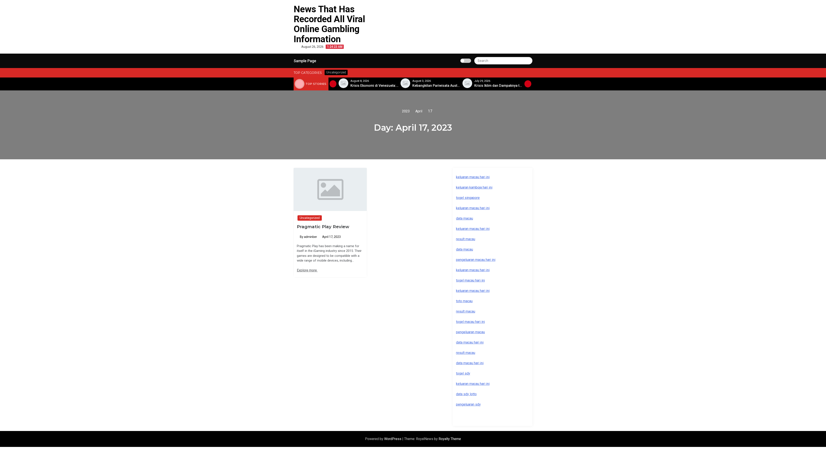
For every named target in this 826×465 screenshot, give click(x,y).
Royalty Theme (450, 439)
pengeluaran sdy (468, 404)
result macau (465, 311)
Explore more (307, 270)
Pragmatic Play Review (323, 226)
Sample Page (305, 61)
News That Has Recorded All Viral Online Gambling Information (329, 24)
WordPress (393, 439)
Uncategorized (310, 218)
